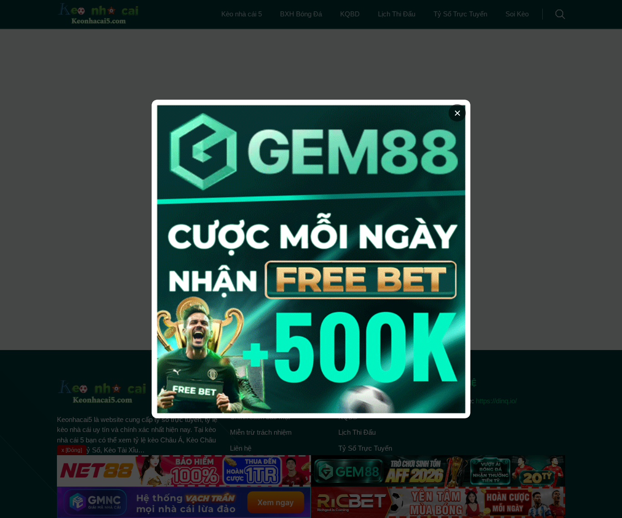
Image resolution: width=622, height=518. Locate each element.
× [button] (457, 113)
